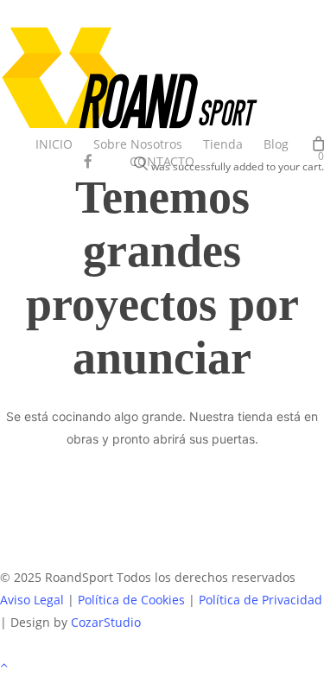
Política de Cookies (131, 599)
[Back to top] (162, 666)
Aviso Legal (32, 599)
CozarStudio (106, 622)
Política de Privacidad (260, 599)
